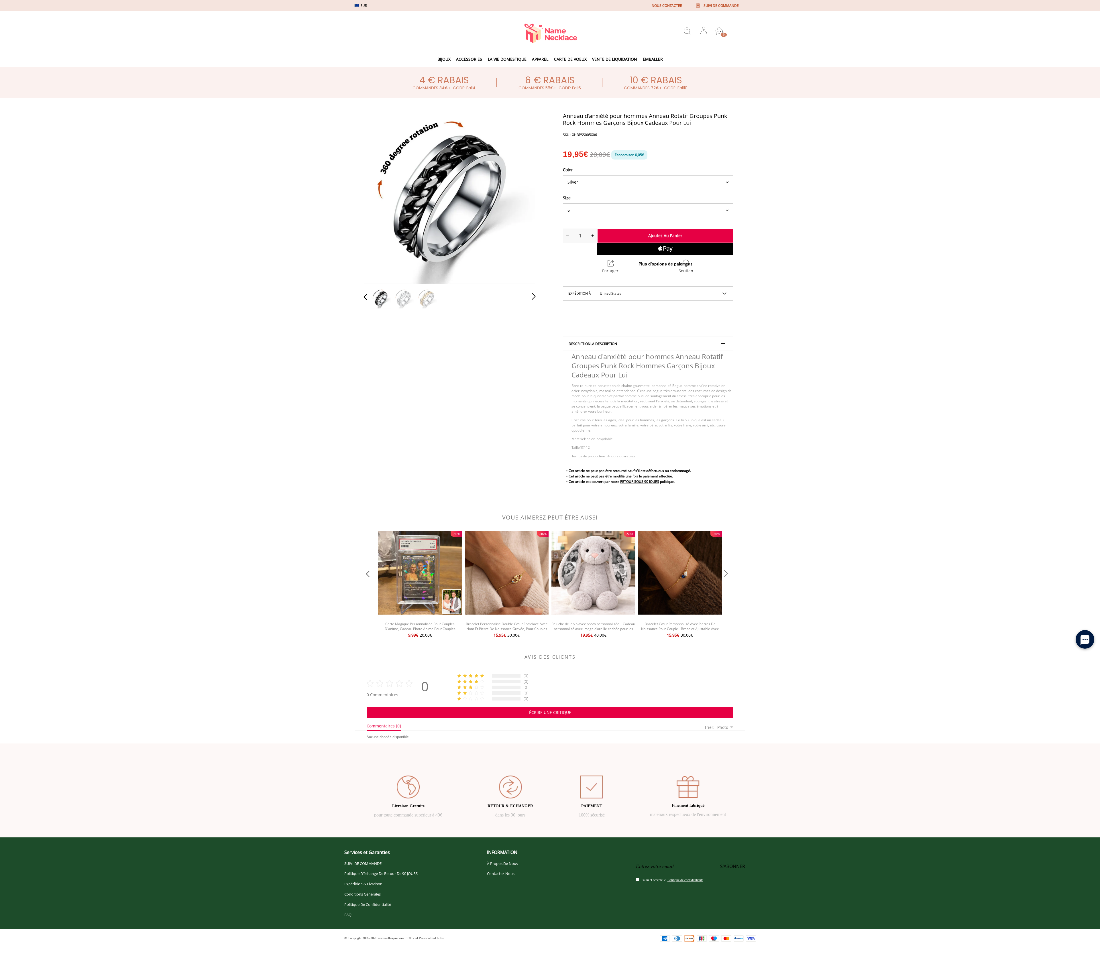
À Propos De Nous (502, 863)
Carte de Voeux (570, 59)
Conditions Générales (362, 894)
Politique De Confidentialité (367, 904)
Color (568, 169)
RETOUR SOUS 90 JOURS (639, 481)
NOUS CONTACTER (667, 5)
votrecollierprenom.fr (392, 938)
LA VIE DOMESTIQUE (507, 59)
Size (567, 197)
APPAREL (540, 59)
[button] (377, 197)
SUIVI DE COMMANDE (363, 863)
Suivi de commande (721, 5)
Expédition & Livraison (363, 883)
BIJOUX (444, 59)
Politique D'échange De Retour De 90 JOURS (381, 873)
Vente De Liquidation (614, 59)
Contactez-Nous (500, 873)
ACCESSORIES (469, 59)
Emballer (653, 59)
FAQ (347, 914)
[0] (719, 31)
